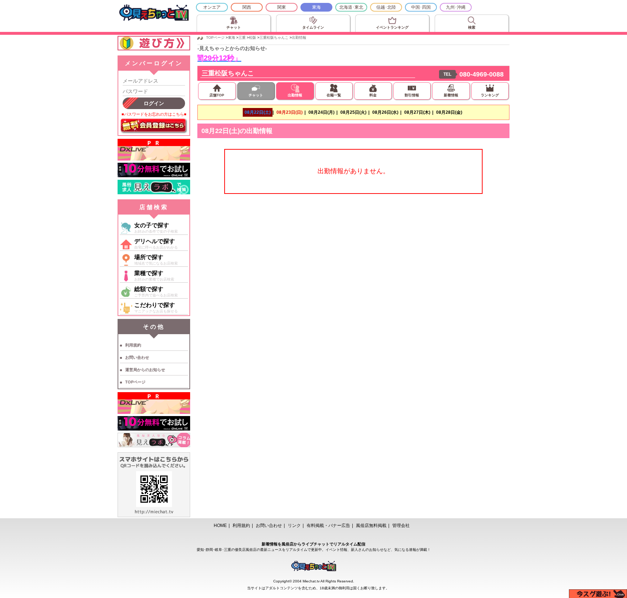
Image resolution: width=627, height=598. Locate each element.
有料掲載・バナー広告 (328, 525)
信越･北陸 (386, 7)
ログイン (154, 103)
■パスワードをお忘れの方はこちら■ (154, 114)
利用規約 (133, 345)
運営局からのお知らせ (145, 369)
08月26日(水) (385, 112)
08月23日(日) (289, 112)
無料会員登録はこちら (153, 126)
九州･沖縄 (456, 7)
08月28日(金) (449, 112)
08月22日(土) (258, 112)
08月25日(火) (353, 112)
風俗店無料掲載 (371, 525)
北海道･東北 (351, 7)
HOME (220, 525)
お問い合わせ (137, 357)
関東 (281, 7)
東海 (316, 7)
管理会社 (401, 525)
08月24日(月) (321, 112)
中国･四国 (421, 7)
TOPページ (135, 382)
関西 (246, 7)
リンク (294, 525)
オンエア (212, 7)
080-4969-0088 (481, 74)
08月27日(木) (417, 112)
